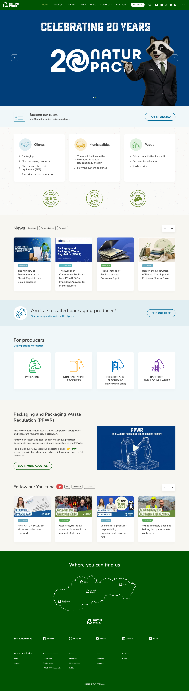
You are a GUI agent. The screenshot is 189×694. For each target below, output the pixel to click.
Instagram (166, 5)
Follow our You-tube (34, 487)
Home (45, 4)
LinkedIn (129, 638)
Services (71, 4)
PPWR (83, 4)
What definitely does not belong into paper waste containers (156, 529)
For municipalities (47, 228)
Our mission (47, 658)
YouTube (156, 5)
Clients (39, 144)
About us (57, 4)
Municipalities (99, 144)
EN (182, 5)
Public (149, 144)
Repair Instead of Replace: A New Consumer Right (110, 274)
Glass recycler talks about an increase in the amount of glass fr (72, 529)
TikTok (175, 5)
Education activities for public (149, 156)
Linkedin (171, 5)
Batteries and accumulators (37, 174)
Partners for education (145, 161)
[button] (93, 97)
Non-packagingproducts (73, 378)
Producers (73, 658)
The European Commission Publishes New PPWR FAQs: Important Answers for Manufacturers (72, 278)
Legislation (100, 663)
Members (137, 4)
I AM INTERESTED (160, 116)
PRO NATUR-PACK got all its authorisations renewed (31, 529)
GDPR (124, 658)
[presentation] (14, 58)
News (93, 4)
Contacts (121, 4)
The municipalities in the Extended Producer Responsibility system (91, 159)
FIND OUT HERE (161, 313)
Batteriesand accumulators (156, 378)
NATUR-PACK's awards (52, 668)
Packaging (28, 156)
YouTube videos (141, 166)
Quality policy (48, 663)
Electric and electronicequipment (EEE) (115, 380)
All (67, 487)
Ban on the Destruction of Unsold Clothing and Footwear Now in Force (155, 274)
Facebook (161, 5)
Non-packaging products (36, 161)
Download (106, 4)
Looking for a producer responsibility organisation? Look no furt (113, 531)
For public (62, 228)
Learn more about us (33, 466)
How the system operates (92, 167)
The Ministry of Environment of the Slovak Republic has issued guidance (29, 276)
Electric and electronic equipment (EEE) (34, 167)
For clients (32, 228)
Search (149, 5)
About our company (50, 654)
